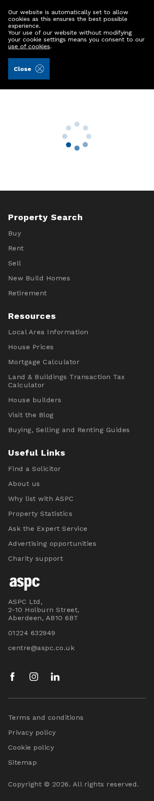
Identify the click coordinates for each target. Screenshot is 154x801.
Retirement (27, 293)
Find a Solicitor (34, 469)
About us (24, 484)
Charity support (35, 558)
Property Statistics (40, 513)
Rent (16, 248)
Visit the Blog (31, 415)
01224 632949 (32, 633)
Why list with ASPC (41, 499)
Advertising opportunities (52, 543)
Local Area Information (48, 332)
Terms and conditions (46, 717)
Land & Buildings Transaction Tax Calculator (66, 381)
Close (22, 68)
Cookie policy (31, 747)
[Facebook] (12, 676)
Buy (14, 233)
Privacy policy (32, 732)
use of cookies (29, 46)
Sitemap (22, 762)
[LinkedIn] (55, 676)
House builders (35, 400)
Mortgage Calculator (44, 362)
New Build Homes (39, 278)
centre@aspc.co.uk (41, 648)
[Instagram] (34, 676)
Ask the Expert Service (48, 528)
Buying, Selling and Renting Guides (69, 430)
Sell (14, 263)
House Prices (31, 347)
